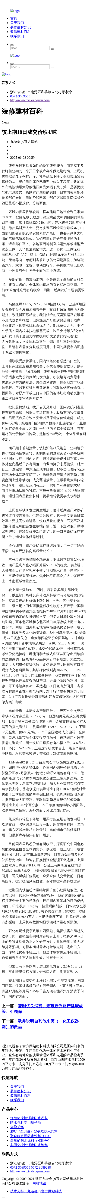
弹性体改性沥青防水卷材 (29, 1118)
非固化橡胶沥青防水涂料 (29, 1145)
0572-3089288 (41, 1167)
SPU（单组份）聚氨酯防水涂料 (34, 1131)
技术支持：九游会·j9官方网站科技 (36, 1191)
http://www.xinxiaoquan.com (30, 100)
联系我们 (17, 36)
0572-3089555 (20, 96)
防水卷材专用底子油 (25, 1122)
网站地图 (39, 1183)
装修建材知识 (20, 27)
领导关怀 (17, 1127)
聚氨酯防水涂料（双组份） (30, 1140)
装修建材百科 (20, 32)
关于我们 (17, 23)
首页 (13, 18)
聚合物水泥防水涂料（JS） (30, 1136)
